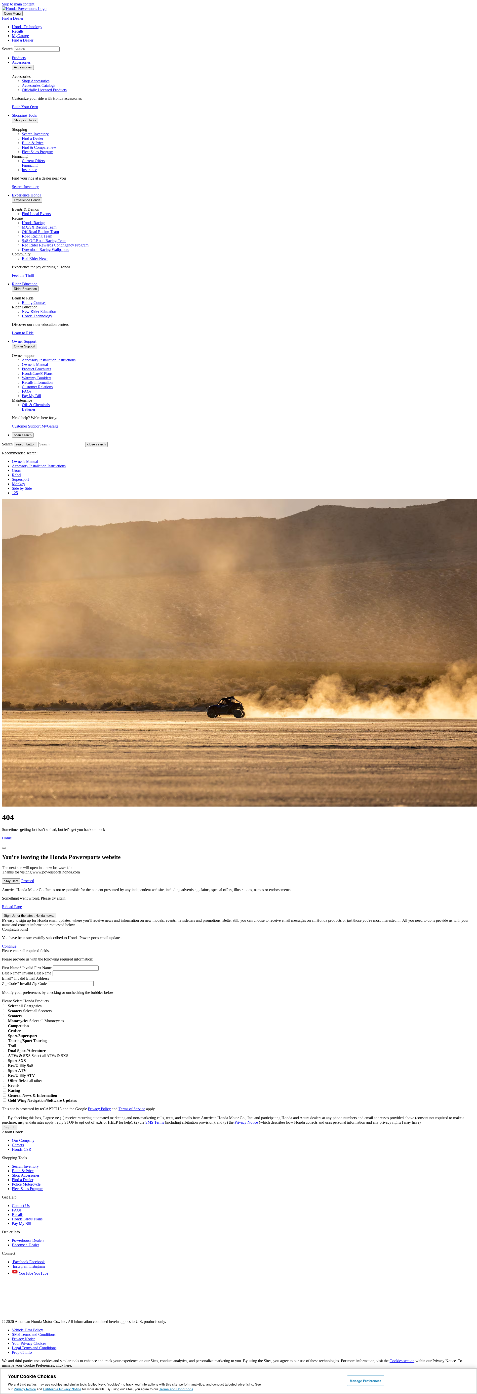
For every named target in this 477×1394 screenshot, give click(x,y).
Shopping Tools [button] (24, 115)
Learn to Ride (23, 333)
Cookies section (402, 1361)
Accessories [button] (21, 62)
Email (7, 978)
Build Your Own (25, 107)
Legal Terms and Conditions (34, 1348)
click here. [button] (64, 1365)
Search (7, 49)
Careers (18, 1145)
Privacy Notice (246, 1122)
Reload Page (12, 907)
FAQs (16, 1210)
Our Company (23, 1140)
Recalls (17, 1214)
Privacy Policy (99, 1109)
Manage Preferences (365, 1380)
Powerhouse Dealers (28, 1240)
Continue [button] (9, 946)
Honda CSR (21, 1149)
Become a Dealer (25, 1245)
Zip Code (10, 983)
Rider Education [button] (25, 284)
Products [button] (19, 58)
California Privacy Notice (62, 1389)
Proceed (27, 881)
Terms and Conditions (176, 1389)
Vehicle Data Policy (27, 1330)
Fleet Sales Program (27, 1189)
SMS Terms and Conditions (33, 1334)
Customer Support (26, 426)
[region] (238, 1381)
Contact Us (21, 1205)
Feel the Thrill (23, 275)
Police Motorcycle (26, 1184)
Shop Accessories (26, 1175)
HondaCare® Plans (27, 1219)
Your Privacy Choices (29, 1343)
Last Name (11, 973)
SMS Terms (154, 1122)
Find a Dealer (12, 18)
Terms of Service (132, 1109)
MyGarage (49, 426)
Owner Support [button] (24, 341)
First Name (11, 968)
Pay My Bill (21, 1223)
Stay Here (11, 881)
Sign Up (9, 1127)
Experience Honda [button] (26, 195)
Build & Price (23, 1171)
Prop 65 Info (22, 1352)
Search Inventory (25, 187)
